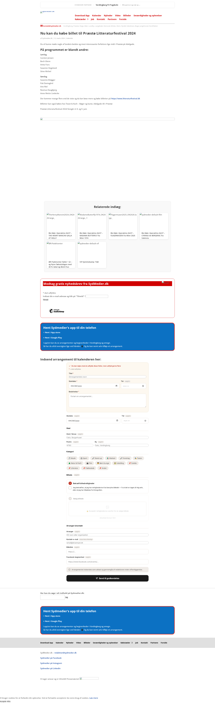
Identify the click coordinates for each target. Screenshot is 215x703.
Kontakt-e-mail (79, 539)
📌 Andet (103, 468)
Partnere (112, 19)
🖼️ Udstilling (119, 463)
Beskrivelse (74, 392)
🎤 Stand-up (97, 458)
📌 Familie (133, 463)
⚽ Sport (84, 458)
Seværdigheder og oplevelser (148, 16)
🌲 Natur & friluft (74, 463)
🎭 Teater (138, 458)
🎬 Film (89, 463)
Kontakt (101, 19)
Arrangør (73, 531)
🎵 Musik (72, 458)
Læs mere (93, 698)
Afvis (8, 701)
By (99, 442)
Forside (122, 19)
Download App (82, 16)
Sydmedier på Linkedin (50, 668)
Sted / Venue (74, 434)
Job (92, 19)
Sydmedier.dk (47, 38)
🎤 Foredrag (125, 458)
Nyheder (108, 16)
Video (118, 16)
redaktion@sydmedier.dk (65, 652)
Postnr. (72, 442)
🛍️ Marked (111, 458)
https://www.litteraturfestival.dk (125, 98)
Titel (71, 373)
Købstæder (80, 19)
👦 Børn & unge (103, 463)
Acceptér (3, 701)
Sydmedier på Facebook (50, 658)
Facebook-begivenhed (78, 557)
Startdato (73, 381)
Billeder (127, 16)
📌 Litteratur (73, 468)
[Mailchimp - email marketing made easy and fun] (56, 312)
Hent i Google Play (53, 337)
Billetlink (72, 547)
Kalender (96, 16)
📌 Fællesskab (88, 468)
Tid (125, 381)
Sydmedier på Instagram (51, 663)
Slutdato (72, 416)
